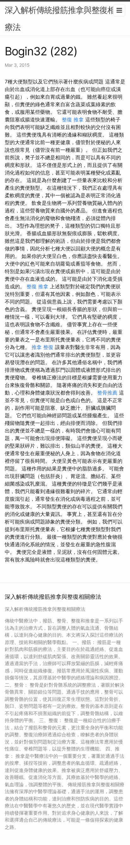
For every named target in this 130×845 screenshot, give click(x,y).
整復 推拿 (73, 119)
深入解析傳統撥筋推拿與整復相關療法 (64, 18)
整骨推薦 (107, 392)
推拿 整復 (42, 347)
